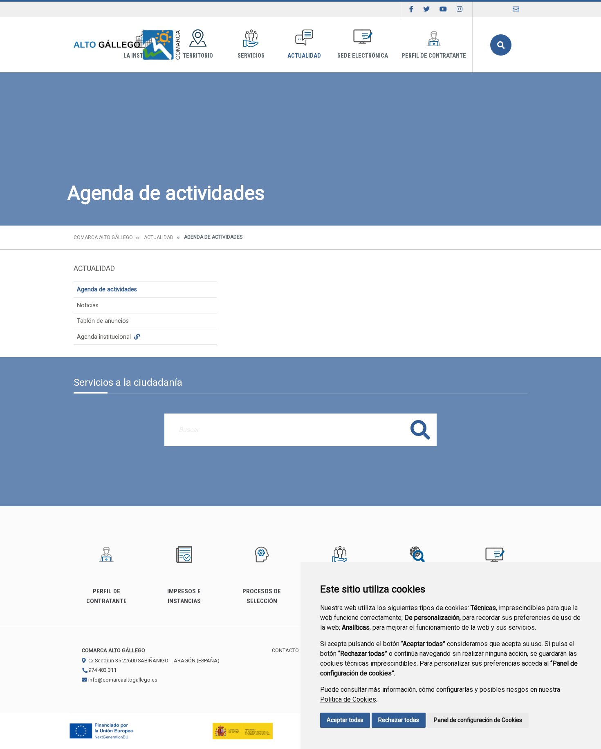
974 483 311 (102, 670)
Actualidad (304, 55)
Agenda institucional (104, 336)
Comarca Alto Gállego (103, 237)
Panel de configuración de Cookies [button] (478, 720)
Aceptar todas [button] (345, 720)
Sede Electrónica (362, 55)
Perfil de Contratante (433, 55)
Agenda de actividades (107, 289)
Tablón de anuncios (103, 320)
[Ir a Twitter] (426, 9)
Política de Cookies (348, 699)
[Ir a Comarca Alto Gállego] (127, 44)
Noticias (88, 305)
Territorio (198, 55)
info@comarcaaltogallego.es (122, 680)
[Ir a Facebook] (411, 9)
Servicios (251, 55)
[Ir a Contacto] (516, 9)
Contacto (285, 650)
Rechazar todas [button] (398, 720)
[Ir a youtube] (443, 9)
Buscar (500, 45)
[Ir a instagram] (459, 9)
